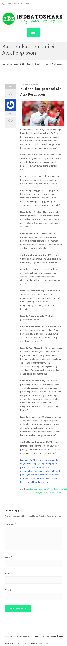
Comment (10, 524)
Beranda (9, 643)
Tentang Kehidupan (29, 84)
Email (8, 573)
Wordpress (58, 636)
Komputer (20, 643)
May (28, 64)
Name (8, 557)
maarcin (38, 636)
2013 (22, 64)
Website (9, 590)
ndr (10, 113)
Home (15, 64)
